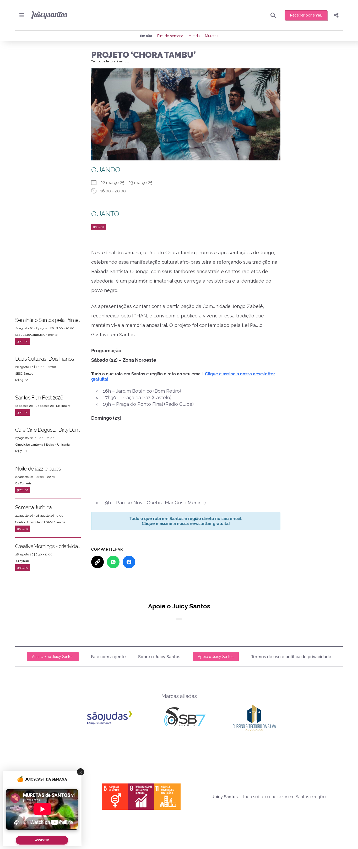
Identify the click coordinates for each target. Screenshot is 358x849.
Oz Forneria (23, 483)
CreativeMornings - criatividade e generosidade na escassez (48, 546)
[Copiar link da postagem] (97, 562)
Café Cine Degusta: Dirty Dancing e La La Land (48, 430)
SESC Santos (24, 373)
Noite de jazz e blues (38, 469)
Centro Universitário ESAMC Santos (40, 522)
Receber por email (306, 15)
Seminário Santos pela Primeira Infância (48, 320)
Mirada (194, 36)
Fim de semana (170, 36)
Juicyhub (22, 561)
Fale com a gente (108, 656)
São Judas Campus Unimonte (36, 335)
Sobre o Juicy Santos (159, 656)
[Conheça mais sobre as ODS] (141, 796)
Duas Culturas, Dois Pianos (44, 359)
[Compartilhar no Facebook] (129, 562)
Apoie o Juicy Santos (216, 657)
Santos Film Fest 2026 (39, 397)
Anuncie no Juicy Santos (52, 657)
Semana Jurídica (33, 507)
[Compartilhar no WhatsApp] (113, 562)
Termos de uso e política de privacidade (291, 656)
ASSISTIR (42, 840)
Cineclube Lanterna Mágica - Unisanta (42, 444)
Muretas (211, 36)
